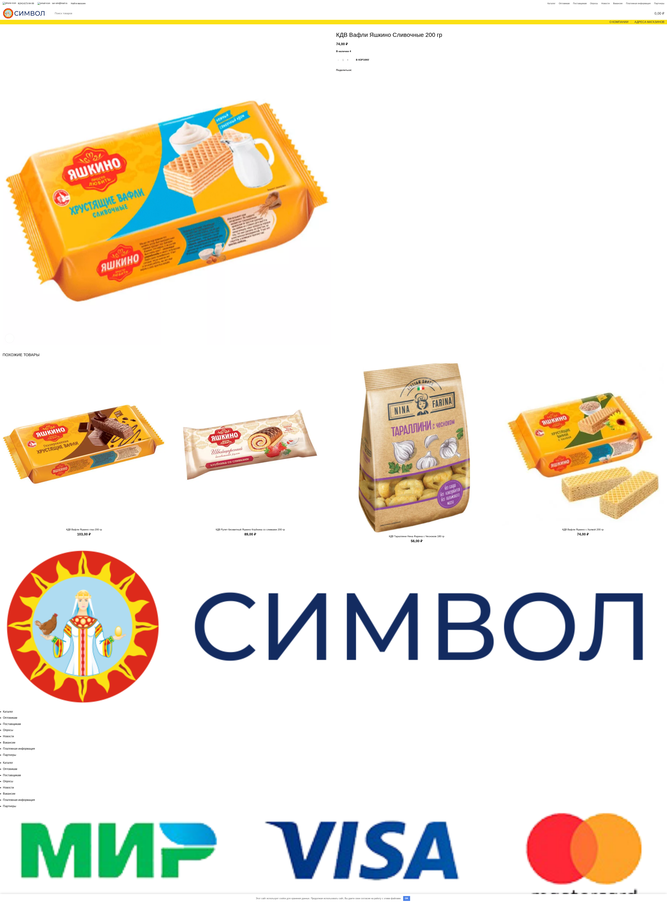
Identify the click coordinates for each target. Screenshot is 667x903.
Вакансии (9, 742)
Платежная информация (19, 748)
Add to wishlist (163, 377)
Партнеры (9, 754)
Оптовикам (10, 717)
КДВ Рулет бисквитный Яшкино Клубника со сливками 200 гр (250, 529)
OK (406, 898)
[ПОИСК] (630, 13)
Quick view (163, 369)
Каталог (8, 711)
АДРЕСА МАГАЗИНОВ (649, 21)
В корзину (362, 60)
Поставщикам (12, 724)
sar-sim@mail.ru (59, 3)
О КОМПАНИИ (619, 21)
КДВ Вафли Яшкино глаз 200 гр (84, 529)
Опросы (8, 730)
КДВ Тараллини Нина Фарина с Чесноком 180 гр (416, 536)
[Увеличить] (9, 338)
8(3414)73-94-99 (26, 3)
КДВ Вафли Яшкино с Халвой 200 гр (583, 529)
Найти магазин (78, 3)
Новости (8, 736)
